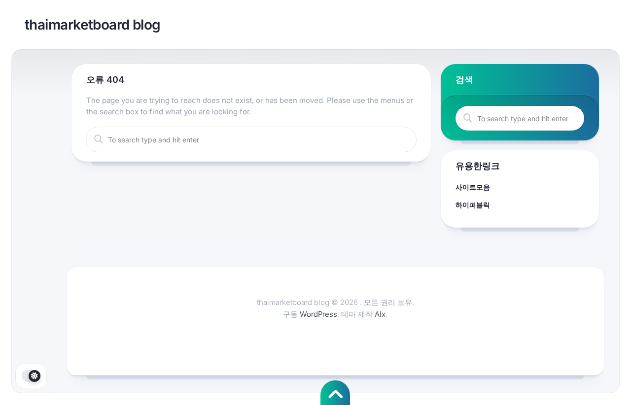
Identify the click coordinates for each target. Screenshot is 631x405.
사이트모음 (473, 187)
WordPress (318, 314)
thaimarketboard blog (93, 24)
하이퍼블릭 (473, 205)
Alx (380, 314)
